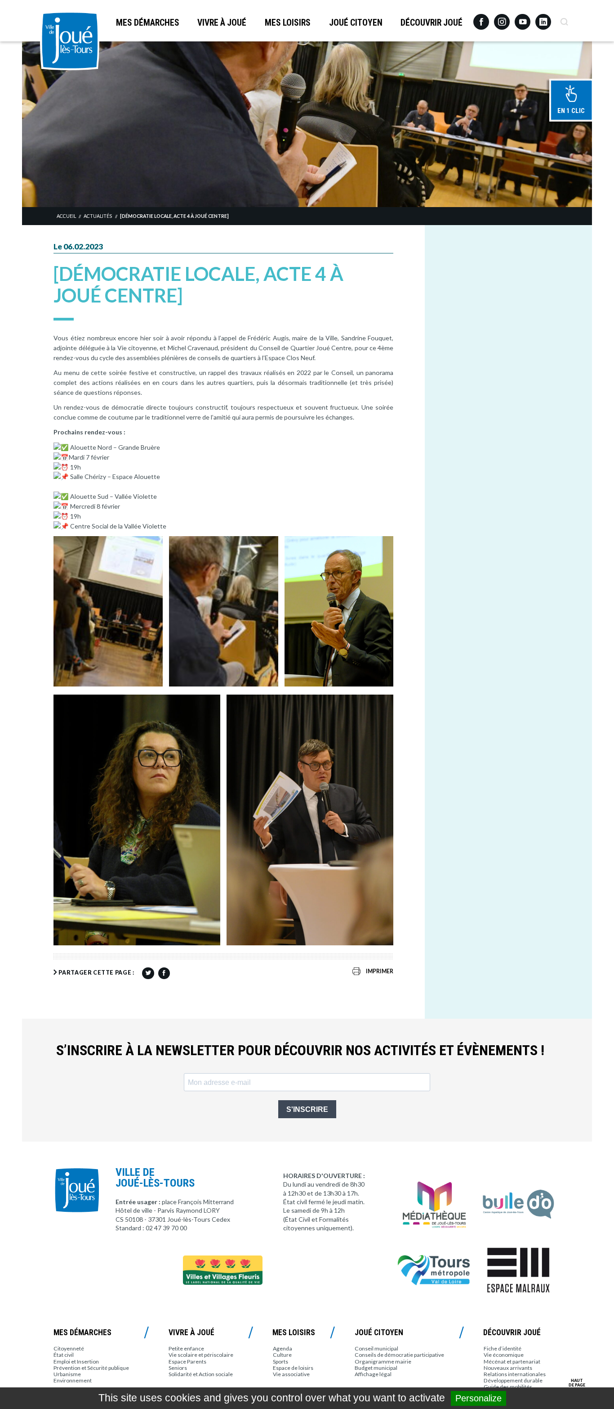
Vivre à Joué (221, 23)
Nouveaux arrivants (508, 1367)
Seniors (178, 1367)
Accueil (66, 216)
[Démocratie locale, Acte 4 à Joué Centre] (174, 216)
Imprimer (379, 971)
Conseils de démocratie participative (399, 1354)
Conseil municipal (376, 1348)
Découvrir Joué (431, 23)
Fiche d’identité (502, 1348)
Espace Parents (187, 1361)
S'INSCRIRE (307, 1109)
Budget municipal (376, 1367)
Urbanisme (67, 1374)
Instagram (502, 18)
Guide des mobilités (508, 1386)
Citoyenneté (68, 1348)
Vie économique (504, 1354)
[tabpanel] (307, 124)
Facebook (481, 18)
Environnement (72, 1380)
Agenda (282, 1348)
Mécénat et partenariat (512, 1361)
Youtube (522, 18)
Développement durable (513, 1380)
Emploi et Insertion (76, 1361)
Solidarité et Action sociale (201, 1374)
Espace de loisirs (293, 1367)
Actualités (98, 216)
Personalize (478, 1398)
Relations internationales (515, 1374)
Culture (282, 1354)
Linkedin (543, 18)
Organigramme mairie (383, 1361)
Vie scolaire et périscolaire (201, 1354)
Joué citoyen (356, 23)
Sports (280, 1361)
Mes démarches (147, 23)
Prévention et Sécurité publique (91, 1367)
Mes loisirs (288, 23)
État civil (63, 1354)
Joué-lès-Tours (69, 40)
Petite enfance (186, 1348)
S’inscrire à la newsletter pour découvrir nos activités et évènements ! (300, 1050)
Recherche (564, 18)
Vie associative (291, 1374)
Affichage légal (373, 1374)
